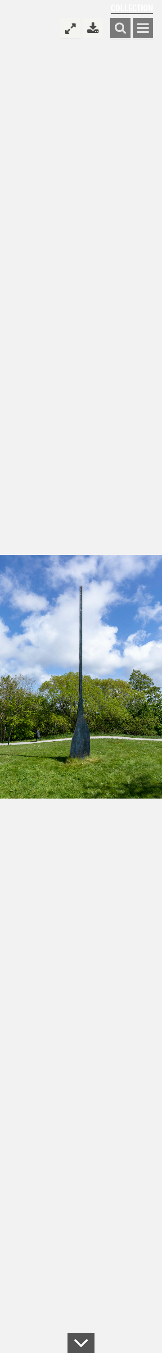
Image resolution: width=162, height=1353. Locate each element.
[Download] (93, 28)
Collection (132, 7)
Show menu (143, 28)
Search (120, 28)
